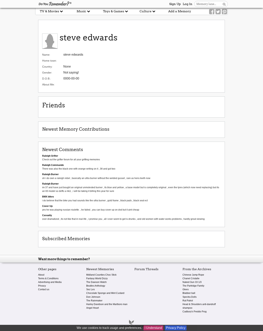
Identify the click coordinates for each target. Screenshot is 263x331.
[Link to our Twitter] (218, 12)
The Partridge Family (193, 285)
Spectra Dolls (190, 297)
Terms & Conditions (48, 278)
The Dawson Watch (96, 282)
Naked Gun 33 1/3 (192, 282)
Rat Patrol (188, 300)
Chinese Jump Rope (193, 274)
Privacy (42, 285)
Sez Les (90, 289)
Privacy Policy (175, 327)
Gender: (47, 72)
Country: (47, 66)
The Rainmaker (94, 300)
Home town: (49, 60)
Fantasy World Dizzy (97, 278)
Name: (46, 54)
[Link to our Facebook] (211, 12)
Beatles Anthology (95, 285)
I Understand (153, 327)
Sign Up (175, 4)
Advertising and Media (50, 282)
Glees (186, 289)
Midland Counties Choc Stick (101, 274)
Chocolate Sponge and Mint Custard (105, 293)
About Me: (48, 84)
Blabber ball (189, 293)
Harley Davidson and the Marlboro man (106, 304)
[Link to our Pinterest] (224, 12)
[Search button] (224, 4)
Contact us (43, 289)
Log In (187, 4)
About (41, 274)
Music (82, 11)
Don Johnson (93, 297)
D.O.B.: (46, 78)
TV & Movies (50, 11)
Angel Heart (92, 308)
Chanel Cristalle (191, 278)
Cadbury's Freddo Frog (195, 311)
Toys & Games (114, 11)
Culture (146, 11)
